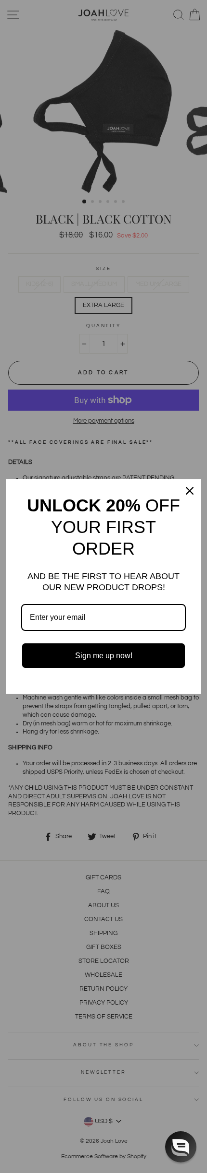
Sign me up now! (103, 656)
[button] (180, 1146)
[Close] (189, 490)
